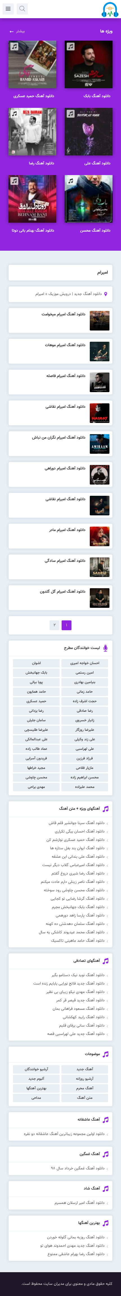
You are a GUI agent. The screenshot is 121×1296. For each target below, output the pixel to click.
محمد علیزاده (85, 787)
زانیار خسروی (84, 720)
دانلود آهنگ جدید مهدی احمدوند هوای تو (72, 1246)
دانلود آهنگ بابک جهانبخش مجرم (78, 907)
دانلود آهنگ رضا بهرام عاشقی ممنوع (76, 1254)
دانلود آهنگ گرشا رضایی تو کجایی (78, 899)
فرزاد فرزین (85, 758)
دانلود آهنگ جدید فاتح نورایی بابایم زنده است (69, 984)
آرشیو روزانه (84, 1079)
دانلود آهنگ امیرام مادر (67, 530)
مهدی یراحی (36, 787)
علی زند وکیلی (85, 739)
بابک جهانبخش (36, 673)
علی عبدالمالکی (36, 739)
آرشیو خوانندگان (36, 1069)
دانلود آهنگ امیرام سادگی (65, 561)
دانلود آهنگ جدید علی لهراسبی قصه (76, 1034)
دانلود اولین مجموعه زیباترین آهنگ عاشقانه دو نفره (64, 1134)
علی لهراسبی (85, 749)
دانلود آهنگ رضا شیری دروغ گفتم (78, 874)
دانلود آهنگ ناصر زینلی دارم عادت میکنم (73, 882)
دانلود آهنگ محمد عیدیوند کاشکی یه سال (72, 932)
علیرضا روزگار (84, 730)
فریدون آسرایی (36, 758)
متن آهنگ (85, 1098)
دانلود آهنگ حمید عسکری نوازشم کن (75, 840)
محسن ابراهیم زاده (85, 777)
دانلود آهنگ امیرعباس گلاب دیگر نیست (73, 865)
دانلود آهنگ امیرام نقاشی (66, 407)
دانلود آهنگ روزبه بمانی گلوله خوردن (76, 1237)
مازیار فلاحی (84, 768)
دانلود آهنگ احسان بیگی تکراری (80, 832)
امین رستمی (85, 673)
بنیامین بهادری (84, 682)
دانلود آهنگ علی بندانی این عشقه (78, 857)
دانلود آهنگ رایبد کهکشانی (84, 1017)
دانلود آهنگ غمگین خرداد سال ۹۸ (78, 1168)
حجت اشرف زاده (85, 701)
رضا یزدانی (36, 711)
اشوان (36, 663)
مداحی (36, 1098)
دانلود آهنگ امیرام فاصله (66, 376)
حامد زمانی (85, 692)
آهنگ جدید (85, 1069)
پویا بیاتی (36, 682)
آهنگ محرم (84, 1088)
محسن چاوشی (36, 777)
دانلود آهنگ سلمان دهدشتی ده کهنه (75, 924)
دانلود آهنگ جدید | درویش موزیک (75, 294)
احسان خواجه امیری (84, 663)
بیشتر (20, 31)
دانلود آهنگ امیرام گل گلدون (63, 592)
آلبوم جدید (36, 1079)
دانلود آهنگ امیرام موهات (65, 345)
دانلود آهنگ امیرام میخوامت (64, 314)
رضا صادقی (85, 711)
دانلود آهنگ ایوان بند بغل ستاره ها (77, 848)
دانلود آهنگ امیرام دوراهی (65, 469)
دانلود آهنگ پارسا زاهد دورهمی (80, 916)
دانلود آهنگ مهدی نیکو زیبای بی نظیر (75, 992)
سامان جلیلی (36, 720)
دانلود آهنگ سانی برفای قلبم (82, 1026)
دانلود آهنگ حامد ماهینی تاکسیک (78, 941)
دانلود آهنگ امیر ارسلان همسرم (80, 1203)
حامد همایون (36, 692)
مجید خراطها (36, 768)
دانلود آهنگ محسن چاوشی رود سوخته (74, 890)
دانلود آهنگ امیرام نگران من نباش (59, 438)
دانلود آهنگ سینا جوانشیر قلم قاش (77, 823)
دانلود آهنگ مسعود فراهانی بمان (79, 1009)
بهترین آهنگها (36, 1088)
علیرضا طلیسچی (36, 730)
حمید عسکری (36, 701)
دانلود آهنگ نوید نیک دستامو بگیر (78, 975)
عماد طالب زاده (36, 749)
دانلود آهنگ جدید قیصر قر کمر (80, 1000)
